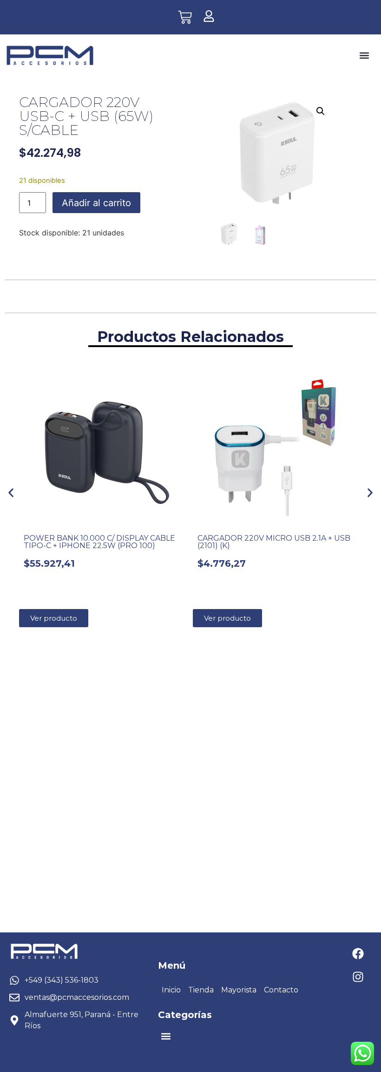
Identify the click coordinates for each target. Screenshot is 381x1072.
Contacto (281, 989)
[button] (364, 55)
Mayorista (238, 989)
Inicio (171, 989)
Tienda (201, 989)
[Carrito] (185, 17)
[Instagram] (357, 976)
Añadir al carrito (96, 202)
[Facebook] (357, 953)
